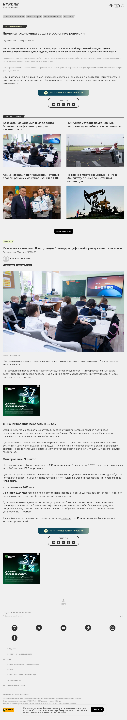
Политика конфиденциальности (19, 654)
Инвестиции (34, 17)
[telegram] (39, 628)
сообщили (14, 370)
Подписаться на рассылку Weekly (17, 613)
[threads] (112, 628)
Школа (28, 265)
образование (9, 265)
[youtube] (63, 628)
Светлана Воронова (20, 258)
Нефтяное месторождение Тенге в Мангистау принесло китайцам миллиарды (91, 178)
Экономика (10, 7)
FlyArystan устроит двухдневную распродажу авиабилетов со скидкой (93, 124)
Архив (9, 659)
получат (66, 518)
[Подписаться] (122, 616)
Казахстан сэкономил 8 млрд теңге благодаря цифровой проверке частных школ (28, 126)
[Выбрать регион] (111, 5)
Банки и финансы (14, 17)
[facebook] (14, 638)
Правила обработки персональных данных (23, 664)
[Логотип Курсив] (11, 4)
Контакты (10, 670)
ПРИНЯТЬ (97, 709)
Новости (8, 241)
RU (116, 6)
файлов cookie (60, 712)
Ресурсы (69, 17)
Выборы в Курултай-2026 (16, 685)
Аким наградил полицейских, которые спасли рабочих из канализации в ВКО (31, 176)
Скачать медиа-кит (14, 680)
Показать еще (63, 231)
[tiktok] (88, 628)
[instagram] (14, 628)
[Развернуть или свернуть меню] (122, 5)
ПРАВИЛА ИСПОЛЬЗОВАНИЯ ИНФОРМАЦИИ (21, 675)
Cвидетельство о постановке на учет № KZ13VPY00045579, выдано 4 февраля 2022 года (32, 701)
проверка (20, 265)
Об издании (11, 649)
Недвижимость (52, 17)
